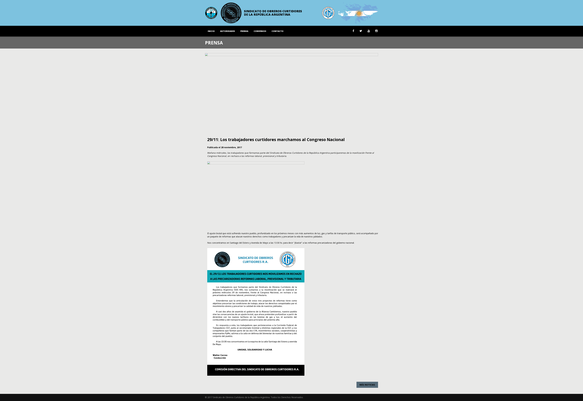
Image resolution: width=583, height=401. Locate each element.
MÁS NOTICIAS (367, 384)
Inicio (211, 31)
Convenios (260, 31)
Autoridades (227, 31)
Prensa (244, 31)
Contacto (277, 31)
